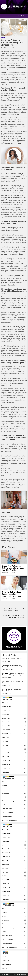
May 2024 (5, 745)
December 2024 (6, 722)
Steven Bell (3, 47)
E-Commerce (5, 793)
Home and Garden (7, 808)
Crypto (4, 789)
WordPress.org (6, 968)
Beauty (4, 781)
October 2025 (6, 710)
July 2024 (5, 741)
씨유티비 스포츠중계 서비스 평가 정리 (12, 659)
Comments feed (6, 964)
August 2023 (5, 772)
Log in (4, 956)
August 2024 (5, 737)
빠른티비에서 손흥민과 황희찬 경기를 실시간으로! (13, 682)
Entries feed (5, 960)
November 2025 (6, 706)
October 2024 (6, 729)
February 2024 (6, 756)
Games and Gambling (8, 801)
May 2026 (5, 702)
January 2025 (6, 718)
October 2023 (6, 768)
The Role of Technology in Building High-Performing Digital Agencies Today (13, 674)
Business (4, 785)
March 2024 (5, 753)
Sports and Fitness (7, 816)
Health (4, 804)
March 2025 (5, 714)
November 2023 (6, 764)
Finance (4, 797)
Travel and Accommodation (9, 820)
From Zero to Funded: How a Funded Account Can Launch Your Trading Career (13, 666)
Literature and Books (7, 812)
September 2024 (6, 733)
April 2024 (5, 749)
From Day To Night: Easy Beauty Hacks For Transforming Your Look (11, 594)
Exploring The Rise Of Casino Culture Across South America (12, 690)
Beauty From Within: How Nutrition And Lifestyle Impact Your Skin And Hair (13, 568)
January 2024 (6, 760)
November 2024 (6, 726)
